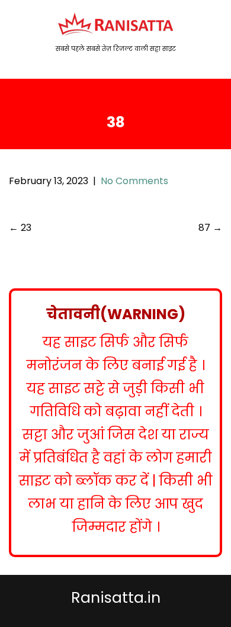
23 (20, 227)
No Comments (134, 181)
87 (210, 227)
